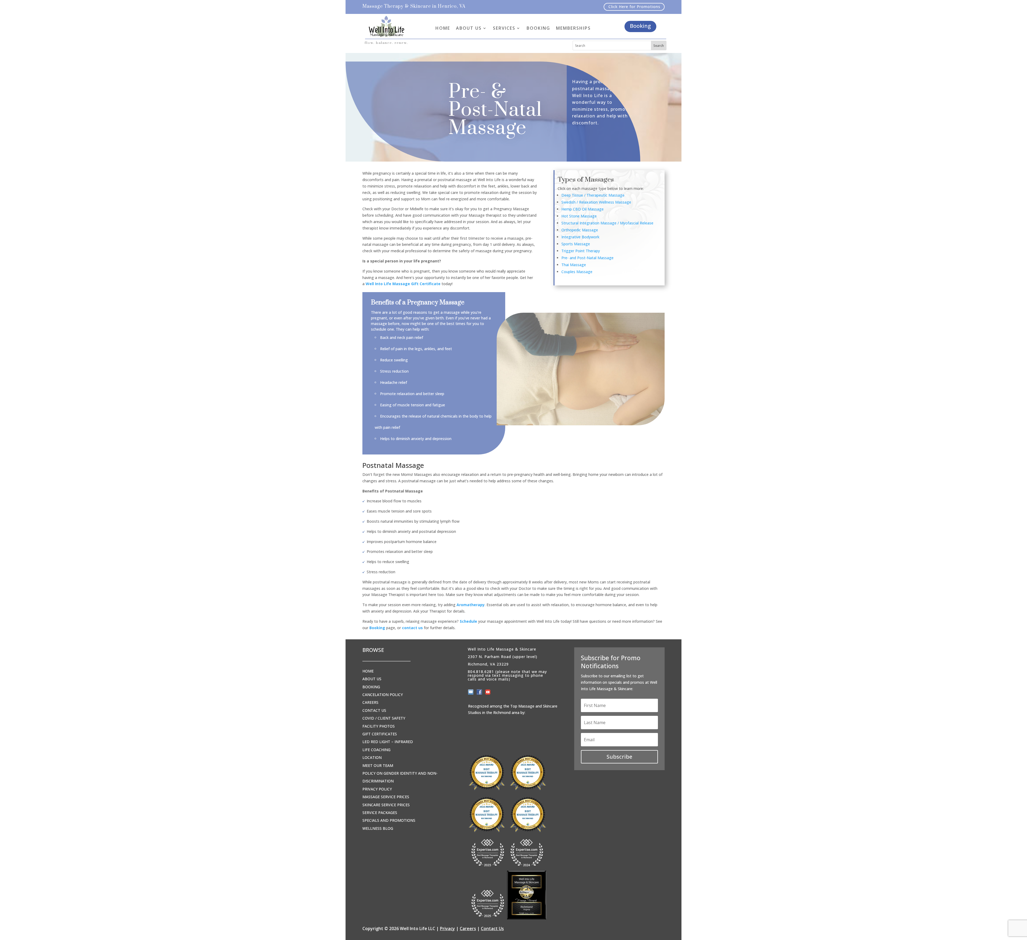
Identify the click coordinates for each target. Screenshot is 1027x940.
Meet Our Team (377, 765)
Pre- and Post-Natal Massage (587, 257)
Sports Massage (575, 243)
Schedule (468, 621)
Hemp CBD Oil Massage (582, 209)
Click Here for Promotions (634, 6)
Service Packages (379, 812)
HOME (442, 28)
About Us (371, 678)
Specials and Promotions (388, 820)
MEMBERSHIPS (573, 28)
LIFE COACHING (376, 749)
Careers (370, 702)
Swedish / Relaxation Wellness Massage (596, 202)
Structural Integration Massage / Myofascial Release (607, 223)
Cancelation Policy (382, 694)
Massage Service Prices (385, 796)
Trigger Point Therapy (580, 250)
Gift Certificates (379, 733)
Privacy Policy (377, 789)
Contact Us (374, 710)
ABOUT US (469, 28)
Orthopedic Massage (579, 229)
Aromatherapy (471, 604)
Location (372, 757)
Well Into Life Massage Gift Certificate (403, 283)
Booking (640, 25)
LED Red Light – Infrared (387, 741)
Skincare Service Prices (386, 804)
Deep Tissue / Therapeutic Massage (592, 195)
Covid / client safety (383, 718)
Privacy (447, 928)
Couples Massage (576, 271)
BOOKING (538, 28)
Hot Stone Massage (579, 216)
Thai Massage (573, 264)
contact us (412, 627)
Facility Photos (378, 726)
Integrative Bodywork (580, 236)
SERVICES (504, 28)
